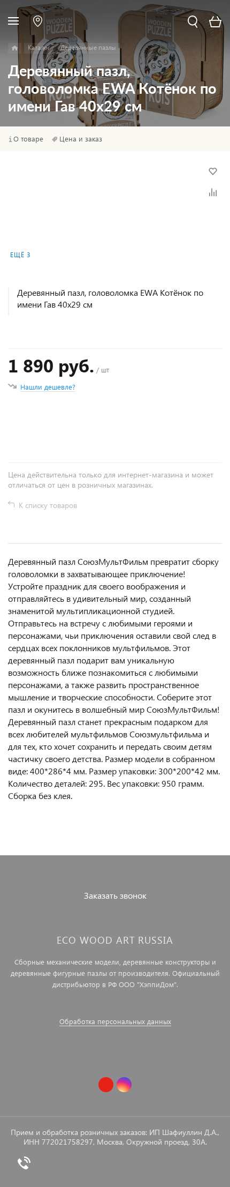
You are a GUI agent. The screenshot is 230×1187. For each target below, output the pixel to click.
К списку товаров (48, 505)
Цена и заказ (80, 139)
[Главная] (14, 48)
